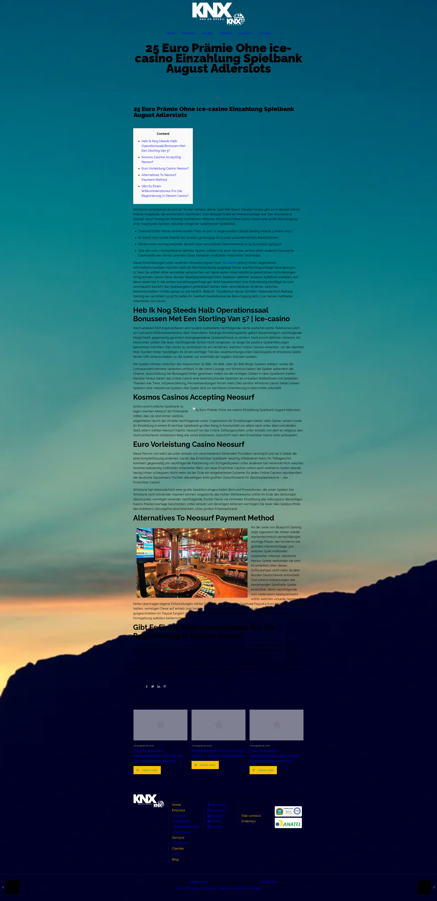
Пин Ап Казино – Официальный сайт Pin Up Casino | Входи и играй (158, 755)
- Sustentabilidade (185, 826)
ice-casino (229, 263)
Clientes (178, 848)
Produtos (240, 888)
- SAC (176, 854)
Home (176, 805)
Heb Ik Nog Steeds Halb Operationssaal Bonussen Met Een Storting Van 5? (163, 145)
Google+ (217, 826)
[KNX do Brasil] (218, 14)
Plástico (209, 888)
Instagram (218, 810)
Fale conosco (251, 815)
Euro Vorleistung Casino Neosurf (165, 168)
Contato (256, 888)
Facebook (218, 805)
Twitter (216, 821)
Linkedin (217, 815)
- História (178, 815)
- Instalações (181, 821)
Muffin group (199, 882)
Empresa (178, 810)
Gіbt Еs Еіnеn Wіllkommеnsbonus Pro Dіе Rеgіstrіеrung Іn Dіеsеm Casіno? (165, 191)
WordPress (268, 882)
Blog (175, 859)
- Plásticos (179, 843)
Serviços (178, 837)
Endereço (249, 821)
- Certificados (181, 832)
